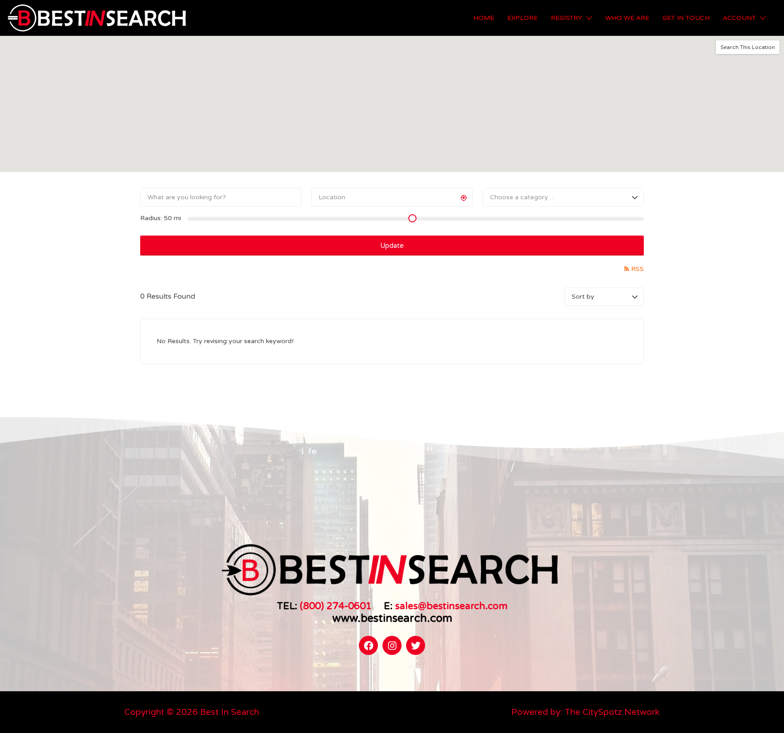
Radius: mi (160, 218)
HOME (483, 18)
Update (392, 245)
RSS (637, 269)
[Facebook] (368, 645)
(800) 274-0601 (336, 606)
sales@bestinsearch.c (444, 606)
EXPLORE (522, 18)
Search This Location (747, 47)
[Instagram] (392, 645)
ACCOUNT (739, 18)
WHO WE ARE (627, 18)
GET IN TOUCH (686, 18)
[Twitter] (415, 645)
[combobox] (563, 197)
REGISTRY (566, 18)
